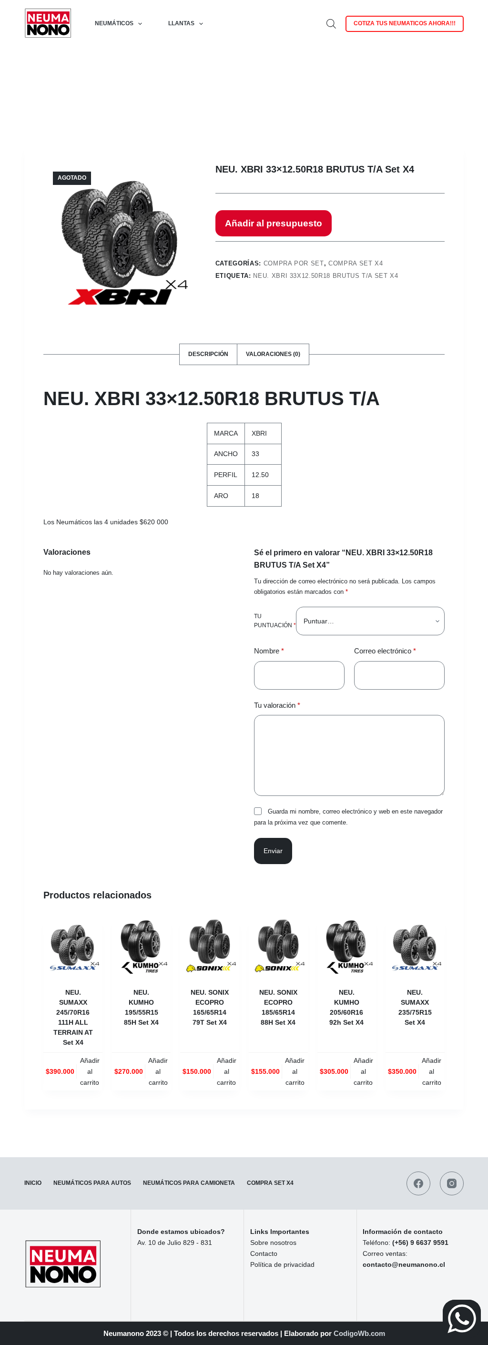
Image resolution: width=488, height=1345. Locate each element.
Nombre (269, 651)
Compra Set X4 (355, 263)
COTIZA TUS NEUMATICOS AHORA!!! (405, 23)
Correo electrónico (385, 651)
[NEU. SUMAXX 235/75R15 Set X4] (415, 946)
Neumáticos (114, 23)
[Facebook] (418, 1183)
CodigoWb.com (359, 1333)
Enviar (273, 851)
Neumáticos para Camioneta (189, 1183)
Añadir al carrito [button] (90, 1071)
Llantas (181, 23)
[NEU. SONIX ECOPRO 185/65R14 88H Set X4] (278, 946)
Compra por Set (294, 263)
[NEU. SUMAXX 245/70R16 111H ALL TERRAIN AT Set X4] (72, 946)
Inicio (32, 1183)
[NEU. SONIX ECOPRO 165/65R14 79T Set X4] (209, 946)
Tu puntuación (275, 621)
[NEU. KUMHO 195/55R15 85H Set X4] (141, 946)
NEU (63, 398)
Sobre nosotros (273, 1242)
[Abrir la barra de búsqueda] (331, 23)
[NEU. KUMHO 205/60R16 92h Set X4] (346, 946)
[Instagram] (452, 1183)
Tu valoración (277, 705)
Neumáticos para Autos (92, 1183)
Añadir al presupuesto (273, 223)
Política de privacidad (282, 1264)
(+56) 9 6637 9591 (420, 1242)
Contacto (263, 1253)
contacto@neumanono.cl (404, 1264)
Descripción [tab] (208, 354)
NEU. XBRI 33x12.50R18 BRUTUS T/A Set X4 (325, 275)
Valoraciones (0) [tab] (273, 354)
